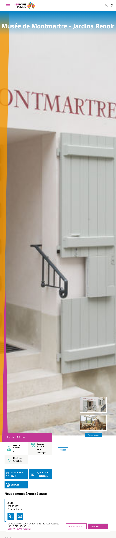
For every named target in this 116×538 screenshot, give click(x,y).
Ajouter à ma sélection (43, 474)
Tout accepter (98, 526)
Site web (15, 484)
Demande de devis (16, 474)
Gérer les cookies (76, 526)
